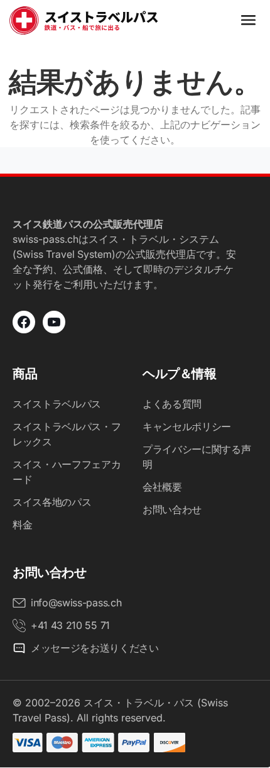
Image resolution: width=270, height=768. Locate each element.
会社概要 (162, 487)
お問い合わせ (172, 509)
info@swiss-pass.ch (76, 602)
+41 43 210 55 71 (70, 625)
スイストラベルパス (57, 404)
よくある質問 (172, 404)
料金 (22, 524)
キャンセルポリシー (187, 426)
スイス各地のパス (52, 502)
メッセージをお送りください (95, 648)
